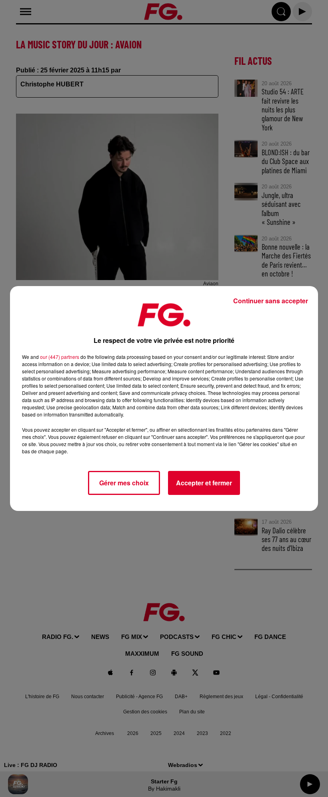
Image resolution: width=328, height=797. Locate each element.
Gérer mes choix (124, 482)
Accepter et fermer (204, 482)
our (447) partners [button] (59, 356)
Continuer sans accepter (270, 300)
